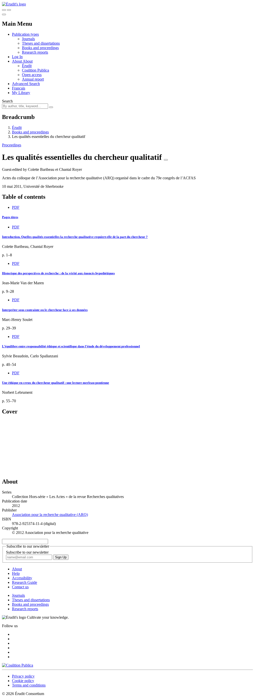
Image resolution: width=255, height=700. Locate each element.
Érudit (27, 66)
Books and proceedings (40, 48)
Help (16, 573)
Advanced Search (26, 84)
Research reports (35, 52)
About (28, 61)
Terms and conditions (29, 685)
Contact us (20, 587)
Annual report (33, 79)
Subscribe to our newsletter (27, 552)
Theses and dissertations (41, 43)
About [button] (17, 61)
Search (7, 101)
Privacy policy (23, 676)
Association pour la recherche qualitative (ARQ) (50, 514)
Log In (17, 57)
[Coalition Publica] (17, 665)
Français (18, 88)
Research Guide (24, 582)
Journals (28, 39)
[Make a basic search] (4, 10)
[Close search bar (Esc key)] (9, 10)
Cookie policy (23, 681)
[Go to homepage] (14, 4)
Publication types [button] (25, 34)
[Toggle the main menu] (4, 14)
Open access (32, 75)
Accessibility (22, 578)
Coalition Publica (35, 70)
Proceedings (11, 145)
